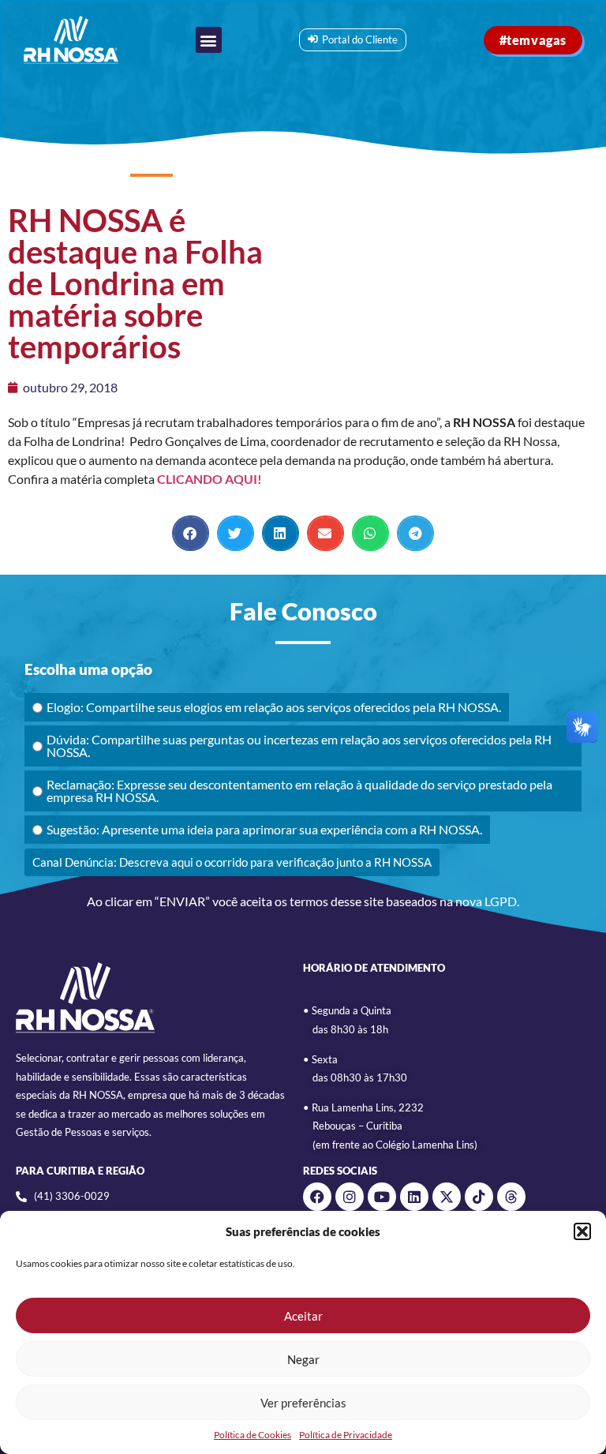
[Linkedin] (414, 1196)
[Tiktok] (479, 1196)
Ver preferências (303, 1403)
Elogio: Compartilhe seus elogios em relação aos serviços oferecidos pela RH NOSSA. (274, 706)
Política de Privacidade (345, 1435)
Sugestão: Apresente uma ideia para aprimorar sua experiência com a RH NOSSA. (264, 829)
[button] (582, 1231)
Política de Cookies (252, 1435)
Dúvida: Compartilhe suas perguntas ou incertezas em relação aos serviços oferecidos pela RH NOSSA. (299, 745)
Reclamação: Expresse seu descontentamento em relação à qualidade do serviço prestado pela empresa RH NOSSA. (299, 790)
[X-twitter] (446, 1196)
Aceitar (303, 1316)
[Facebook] (317, 1196)
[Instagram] (349, 1196)
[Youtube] (382, 1196)
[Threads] (511, 1196)
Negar (303, 1359)
